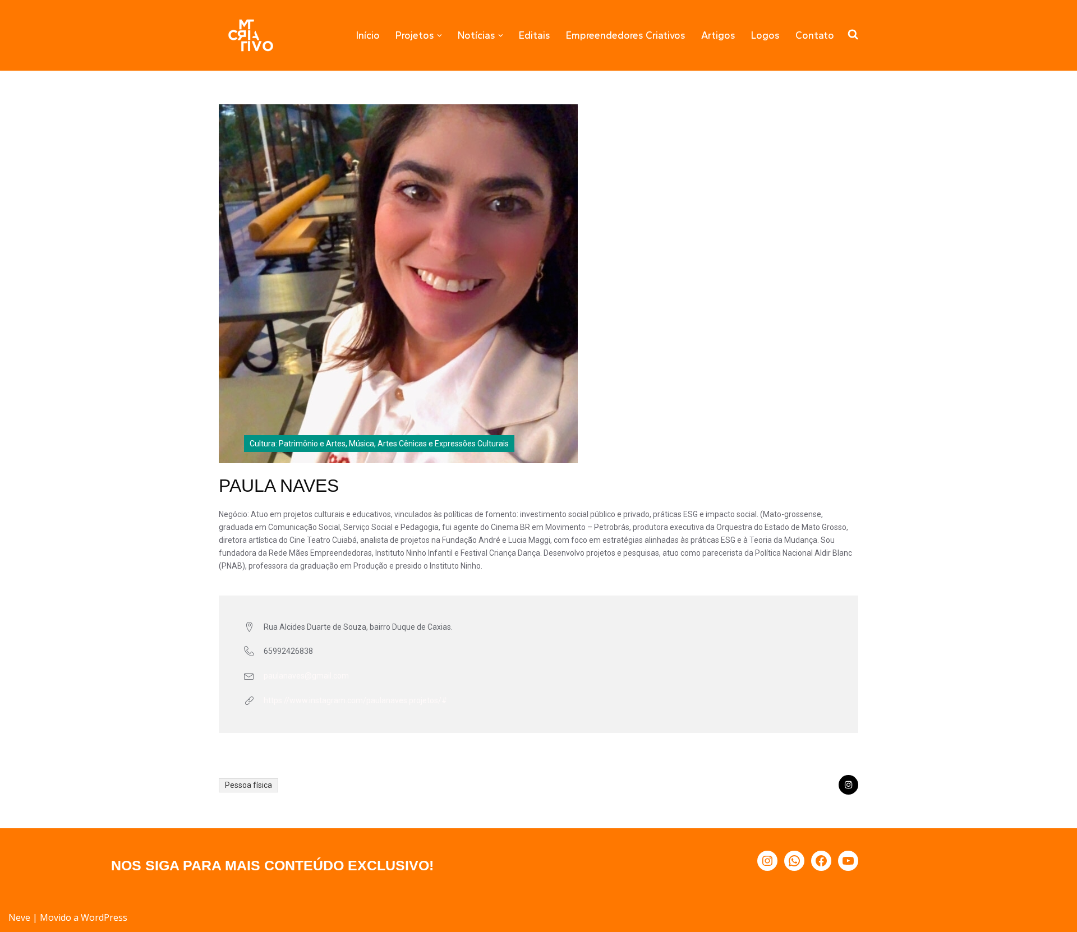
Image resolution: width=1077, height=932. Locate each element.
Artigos (718, 35)
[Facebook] (821, 861)
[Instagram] (767, 861)
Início (368, 35)
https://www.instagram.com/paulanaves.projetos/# (355, 700)
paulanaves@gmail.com (306, 675)
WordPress (104, 917)
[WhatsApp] (794, 861)
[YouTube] (848, 861)
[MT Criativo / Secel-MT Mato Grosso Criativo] (251, 35)
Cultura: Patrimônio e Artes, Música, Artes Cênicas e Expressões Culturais (379, 443)
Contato (814, 35)
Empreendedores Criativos (625, 35)
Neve (19, 917)
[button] (439, 35)
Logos (765, 35)
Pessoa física (248, 785)
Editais (534, 35)
